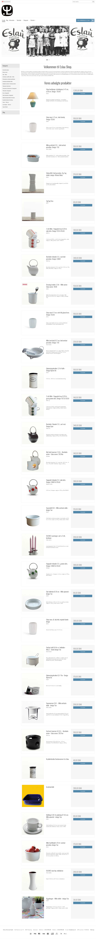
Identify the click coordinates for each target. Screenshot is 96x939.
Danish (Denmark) (6, 1)
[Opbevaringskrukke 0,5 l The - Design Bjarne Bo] (33, 685)
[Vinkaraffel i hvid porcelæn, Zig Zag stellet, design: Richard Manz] (33, 182)
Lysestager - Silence (7, 104)
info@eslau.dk (72, 929)
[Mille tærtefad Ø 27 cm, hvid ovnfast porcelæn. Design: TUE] (33, 350)
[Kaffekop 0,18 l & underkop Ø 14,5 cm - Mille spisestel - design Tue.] (33, 824)
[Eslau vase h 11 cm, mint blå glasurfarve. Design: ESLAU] (33, 322)
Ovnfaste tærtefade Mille (8, 81)
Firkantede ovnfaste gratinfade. (9, 79)
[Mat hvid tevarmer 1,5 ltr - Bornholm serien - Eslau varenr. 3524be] (33, 461)
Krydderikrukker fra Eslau (8, 100)
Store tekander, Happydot (8, 95)
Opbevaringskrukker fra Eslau (9, 97)
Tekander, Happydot (7, 90)
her (69, 74)
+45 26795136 (47, 929)
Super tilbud (5, 107)
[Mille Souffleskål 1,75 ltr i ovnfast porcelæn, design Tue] (33, 852)
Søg (93, 1)
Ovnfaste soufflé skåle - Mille (8, 76)
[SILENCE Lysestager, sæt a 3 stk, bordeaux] (33, 545)
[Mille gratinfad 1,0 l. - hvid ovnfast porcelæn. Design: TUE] (33, 155)
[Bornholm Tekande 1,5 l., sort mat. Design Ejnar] (33, 434)
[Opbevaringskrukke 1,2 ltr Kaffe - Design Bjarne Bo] (33, 378)
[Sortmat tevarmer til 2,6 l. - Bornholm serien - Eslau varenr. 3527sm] (33, 741)
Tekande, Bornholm (7, 86)
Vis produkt (82, 93)
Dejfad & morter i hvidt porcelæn (9, 83)
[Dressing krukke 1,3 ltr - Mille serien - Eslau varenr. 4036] (33, 294)
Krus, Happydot (6, 93)
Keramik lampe (6, 70)
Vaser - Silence (6, 102)
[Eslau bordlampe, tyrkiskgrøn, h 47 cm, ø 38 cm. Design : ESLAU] (33, 99)
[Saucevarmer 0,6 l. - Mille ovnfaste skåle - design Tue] (33, 713)
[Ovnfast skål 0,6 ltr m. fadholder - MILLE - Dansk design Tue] (33, 657)
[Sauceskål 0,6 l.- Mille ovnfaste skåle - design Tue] (33, 517)
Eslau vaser (5, 72)
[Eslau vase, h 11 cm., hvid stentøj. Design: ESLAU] (33, 127)
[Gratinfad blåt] (33, 796)
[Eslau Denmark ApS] (48, 10)
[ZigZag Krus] (33, 210)
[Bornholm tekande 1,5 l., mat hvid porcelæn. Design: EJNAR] (33, 266)
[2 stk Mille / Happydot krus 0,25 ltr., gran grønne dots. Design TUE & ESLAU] (33, 406)
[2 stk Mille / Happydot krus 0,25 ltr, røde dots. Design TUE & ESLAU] (33, 238)
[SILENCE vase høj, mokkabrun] (33, 880)
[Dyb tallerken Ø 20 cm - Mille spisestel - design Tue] (33, 601)
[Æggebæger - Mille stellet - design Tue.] (33, 908)
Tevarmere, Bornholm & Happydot (9, 88)
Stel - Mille (5, 74)
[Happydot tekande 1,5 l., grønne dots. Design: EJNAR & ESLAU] (33, 573)
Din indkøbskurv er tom (83, 20)
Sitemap (92, 929)
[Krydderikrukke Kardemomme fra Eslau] (33, 768)
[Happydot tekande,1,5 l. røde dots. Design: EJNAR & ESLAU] (33, 489)
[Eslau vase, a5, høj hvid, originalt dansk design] (33, 629)
